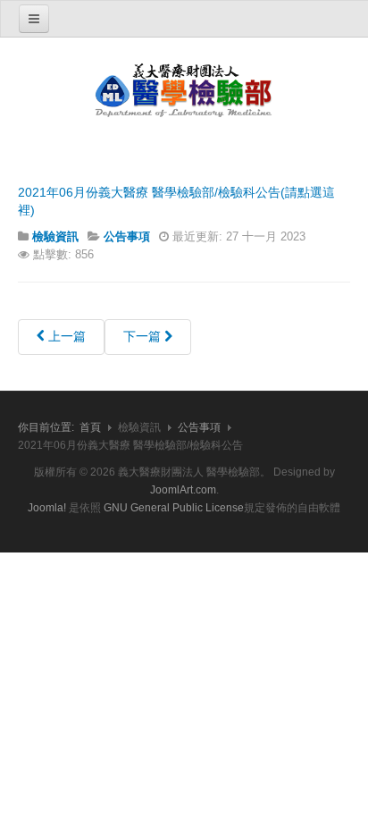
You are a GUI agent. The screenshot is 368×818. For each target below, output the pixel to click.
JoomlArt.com (183, 490)
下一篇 (143, 336)
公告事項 (199, 427)
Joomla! (47, 508)
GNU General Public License (174, 508)
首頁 (90, 427)
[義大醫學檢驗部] (184, 92)
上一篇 (65, 336)
